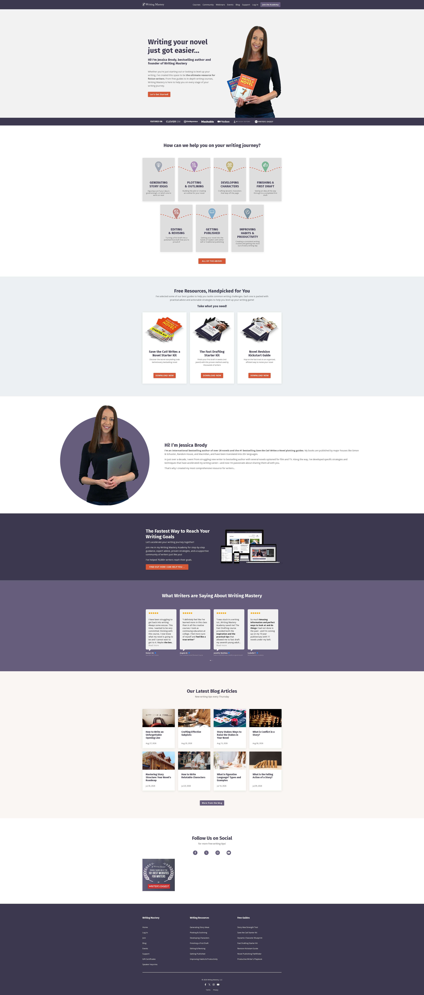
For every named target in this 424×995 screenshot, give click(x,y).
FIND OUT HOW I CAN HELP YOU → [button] (167, 567)
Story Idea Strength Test (247, 927)
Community (208, 4)
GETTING (212, 229)
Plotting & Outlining (198, 932)
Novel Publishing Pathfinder (249, 953)
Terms (208, 990)
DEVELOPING (230, 182)
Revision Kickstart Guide (247, 948)
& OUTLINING (194, 186)
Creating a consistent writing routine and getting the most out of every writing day (248, 243)
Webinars (220, 4)
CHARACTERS (230, 186)
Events (230, 4)
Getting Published (197, 953)
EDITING (176, 229)
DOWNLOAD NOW (164, 375)
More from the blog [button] (212, 803)
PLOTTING (194, 182)
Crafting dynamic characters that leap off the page (229, 192)
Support (246, 4)
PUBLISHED (212, 233)
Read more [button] (154, 645)
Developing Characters (199, 938)
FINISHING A (265, 182)
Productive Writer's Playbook (249, 959)
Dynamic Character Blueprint (249, 938)
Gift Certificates (149, 959)
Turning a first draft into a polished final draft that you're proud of (176, 239)
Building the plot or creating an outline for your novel (194, 192)
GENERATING (159, 182)
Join (144, 938)
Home (145, 927)
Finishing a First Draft (199, 943)
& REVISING (176, 233)
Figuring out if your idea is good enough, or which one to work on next (158, 193)
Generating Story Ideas (199, 927)
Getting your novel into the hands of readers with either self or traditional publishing (212, 239)
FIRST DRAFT (265, 186)
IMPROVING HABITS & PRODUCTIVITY (247, 233)
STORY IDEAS (159, 186)
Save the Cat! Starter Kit (247, 932)
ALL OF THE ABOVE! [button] (212, 261)
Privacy (215, 990)
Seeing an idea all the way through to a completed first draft (265, 193)
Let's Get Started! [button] (159, 94)
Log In (255, 4)
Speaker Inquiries (149, 964)
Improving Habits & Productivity (204, 959)
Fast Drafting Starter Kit (247, 943)
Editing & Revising (197, 948)
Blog (238, 4)
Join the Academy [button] (270, 4)
